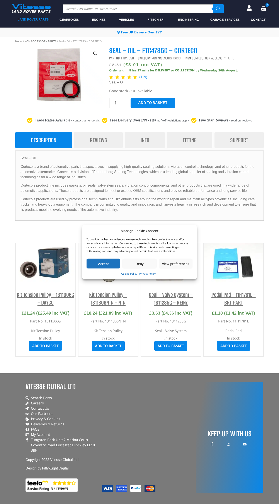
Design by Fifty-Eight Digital (47, 468)
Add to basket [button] (45, 345)
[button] (95, 53)
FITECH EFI (156, 19)
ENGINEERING (188, 19)
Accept (103, 263)
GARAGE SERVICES (225, 19)
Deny (140, 263)
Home (18, 41)
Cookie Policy (129, 273)
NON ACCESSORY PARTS (40, 41)
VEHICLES (126, 19)
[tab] (43, 140)
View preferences (175, 263)
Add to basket (152, 103)
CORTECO (197, 58)
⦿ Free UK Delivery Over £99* (139, 32)
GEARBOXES (69, 19)
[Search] (218, 8)
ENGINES (98, 19)
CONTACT (258, 19)
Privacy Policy (147, 273)
